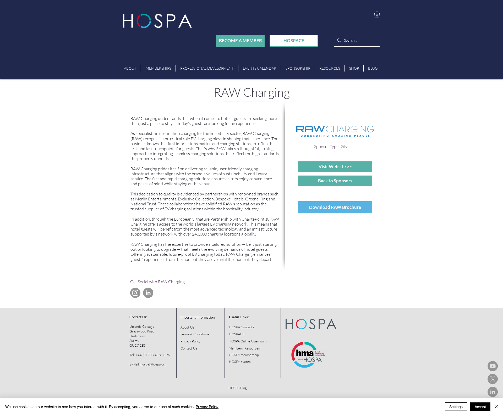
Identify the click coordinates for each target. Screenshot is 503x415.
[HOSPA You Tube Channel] (493, 366)
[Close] (497, 406)
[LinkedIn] (148, 293)
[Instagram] (135, 293)
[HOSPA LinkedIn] (493, 392)
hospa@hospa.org (153, 364)
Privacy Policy (207, 406)
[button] (377, 15)
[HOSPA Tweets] (493, 379)
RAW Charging (252, 92)
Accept (480, 406)
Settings (456, 406)
